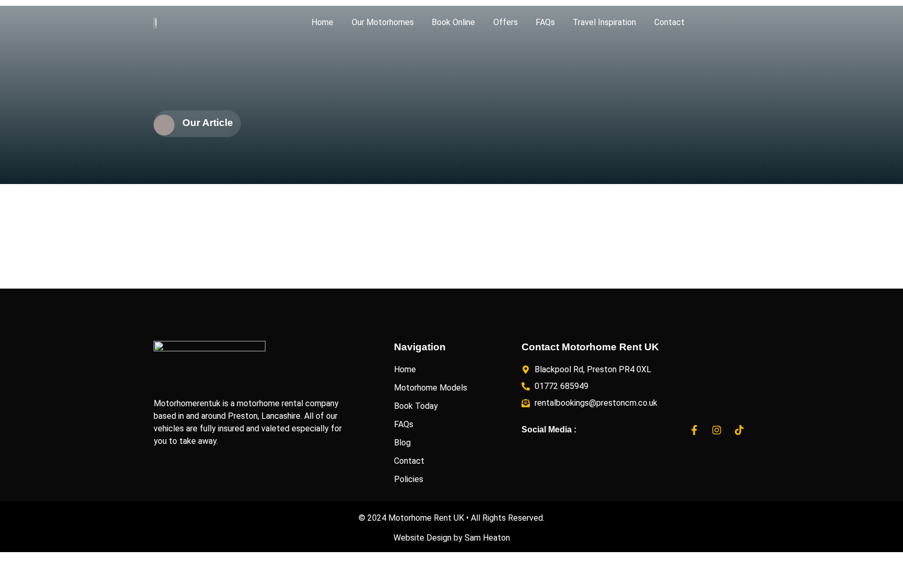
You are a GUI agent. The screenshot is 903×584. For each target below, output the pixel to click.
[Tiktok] (739, 430)
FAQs (545, 22)
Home (322, 22)
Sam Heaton (487, 538)
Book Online (453, 22)
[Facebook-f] (694, 430)
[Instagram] (717, 430)
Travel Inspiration (604, 22)
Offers (505, 22)
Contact (669, 22)
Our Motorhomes (383, 22)
